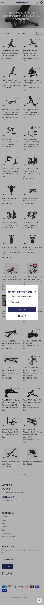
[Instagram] (22, 316)
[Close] (35, 287)
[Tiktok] (25, 316)
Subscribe (22, 309)
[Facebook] (19, 316)
